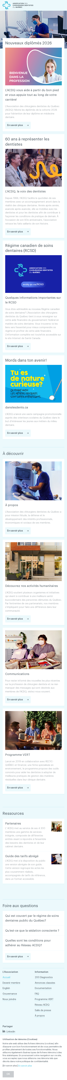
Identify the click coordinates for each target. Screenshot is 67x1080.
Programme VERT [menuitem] (44, 999)
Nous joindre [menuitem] (9, 999)
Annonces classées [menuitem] (45, 983)
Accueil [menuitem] (6, 977)
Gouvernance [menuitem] (10, 994)
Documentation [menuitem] (43, 988)
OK (8, 1074)
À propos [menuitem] (40, 1016)
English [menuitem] (6, 988)
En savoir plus (25, 1066)
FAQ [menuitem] (37, 994)
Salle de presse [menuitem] (43, 1010)
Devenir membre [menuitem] (11, 983)
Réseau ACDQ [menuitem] (42, 1005)
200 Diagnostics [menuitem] (44, 977)
